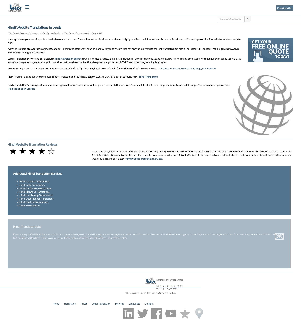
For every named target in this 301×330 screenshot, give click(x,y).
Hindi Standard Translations (34, 191)
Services (119, 303)
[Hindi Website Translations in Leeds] (150, 286)
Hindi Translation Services (21, 88)
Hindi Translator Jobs (27, 226)
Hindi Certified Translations (34, 181)
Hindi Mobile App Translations (35, 195)
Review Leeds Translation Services (144, 158)
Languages (134, 303)
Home (56, 303)
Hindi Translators (148, 76)
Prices (84, 303)
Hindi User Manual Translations (36, 198)
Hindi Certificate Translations (35, 188)
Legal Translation (101, 303)
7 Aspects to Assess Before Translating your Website (187, 68)
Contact (149, 303)
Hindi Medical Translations (33, 202)
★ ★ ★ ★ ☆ (32, 151)
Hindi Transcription (29, 205)
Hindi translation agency (68, 58)
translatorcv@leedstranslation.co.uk (35, 237)
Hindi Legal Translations (32, 184)
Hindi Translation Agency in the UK (181, 234)
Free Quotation (284, 8)
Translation (70, 303)
